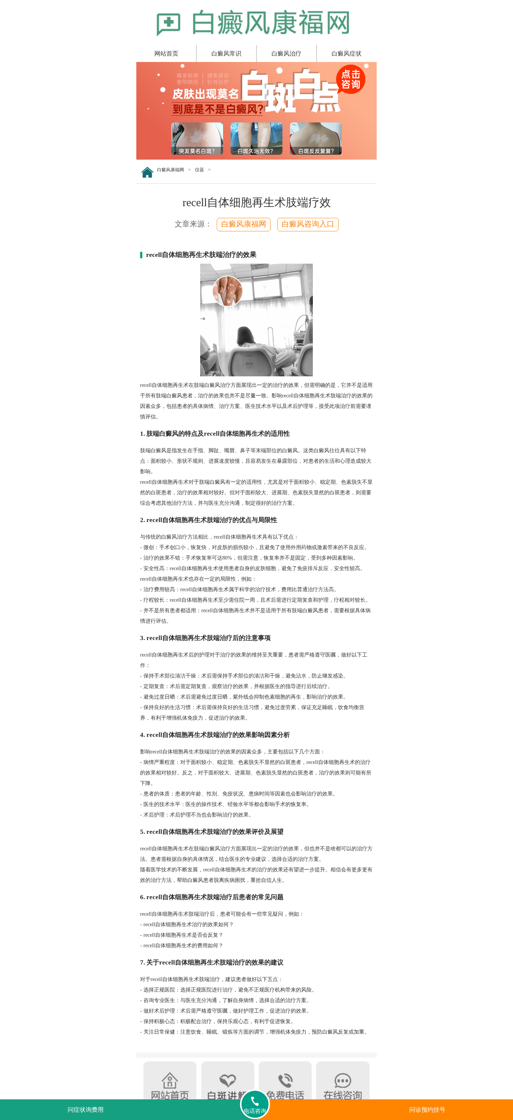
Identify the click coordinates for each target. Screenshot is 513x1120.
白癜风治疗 (287, 53)
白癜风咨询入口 (308, 224)
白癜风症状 (347, 53)
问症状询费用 (86, 1109)
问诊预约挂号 (427, 1109)
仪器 (199, 169)
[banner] (256, 158)
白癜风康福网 (170, 169)
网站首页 (166, 53)
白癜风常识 (226, 53)
